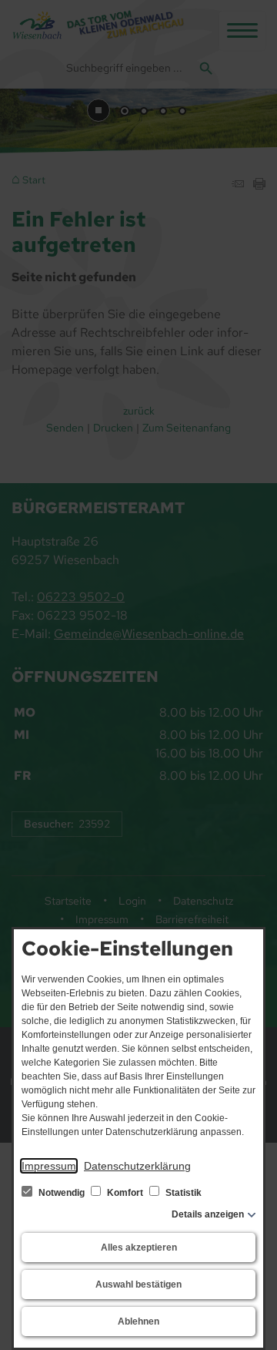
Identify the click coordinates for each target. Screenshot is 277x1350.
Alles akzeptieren (139, 1247)
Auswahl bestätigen (138, 1284)
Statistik (182, 1192)
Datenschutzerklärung (137, 1166)
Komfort (125, 1192)
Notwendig (61, 1192)
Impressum (49, 1166)
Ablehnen (138, 1321)
